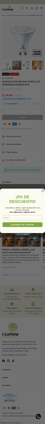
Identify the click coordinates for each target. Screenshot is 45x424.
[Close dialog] (43, 191)
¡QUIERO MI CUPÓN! (22, 224)
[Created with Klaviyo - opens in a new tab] (22, 234)
